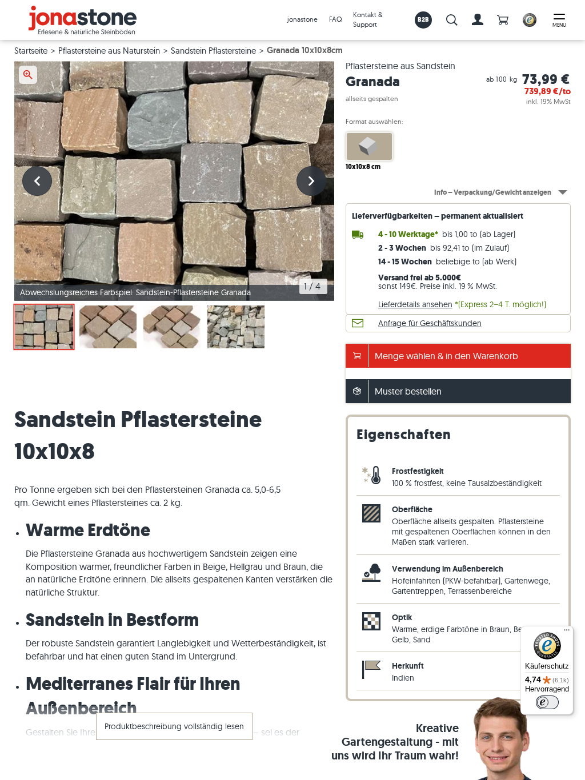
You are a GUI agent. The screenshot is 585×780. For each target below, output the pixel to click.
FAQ (335, 19)
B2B (424, 19)
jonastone (302, 19)
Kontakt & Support (368, 19)
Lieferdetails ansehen (415, 304)
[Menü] (567, 633)
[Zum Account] (477, 20)
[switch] (547, 702)
